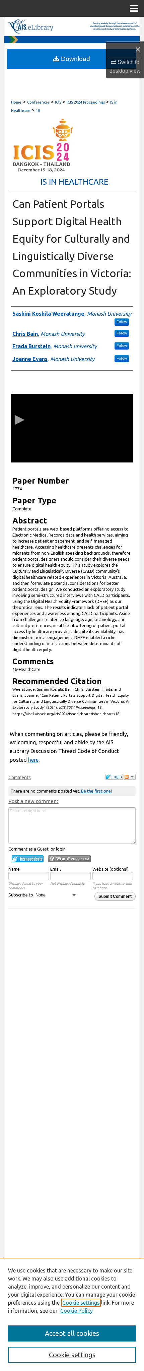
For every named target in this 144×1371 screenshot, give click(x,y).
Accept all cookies (72, 1333)
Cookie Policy (76, 1311)
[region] (72, 1314)
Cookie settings (81, 1303)
